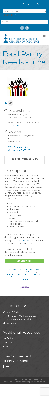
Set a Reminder (24, 261)
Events (6, 346)
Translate (24, 15)
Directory (7, 342)
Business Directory (16, 269)
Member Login (25, 4)
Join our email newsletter (15, 361)
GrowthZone (41, 382)
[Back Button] (6, 104)
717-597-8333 (15, 125)
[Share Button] (10, 103)
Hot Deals (31, 272)
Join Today (35, 4)
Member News (32, 269)
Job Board (24, 274)
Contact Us (14, 4)
